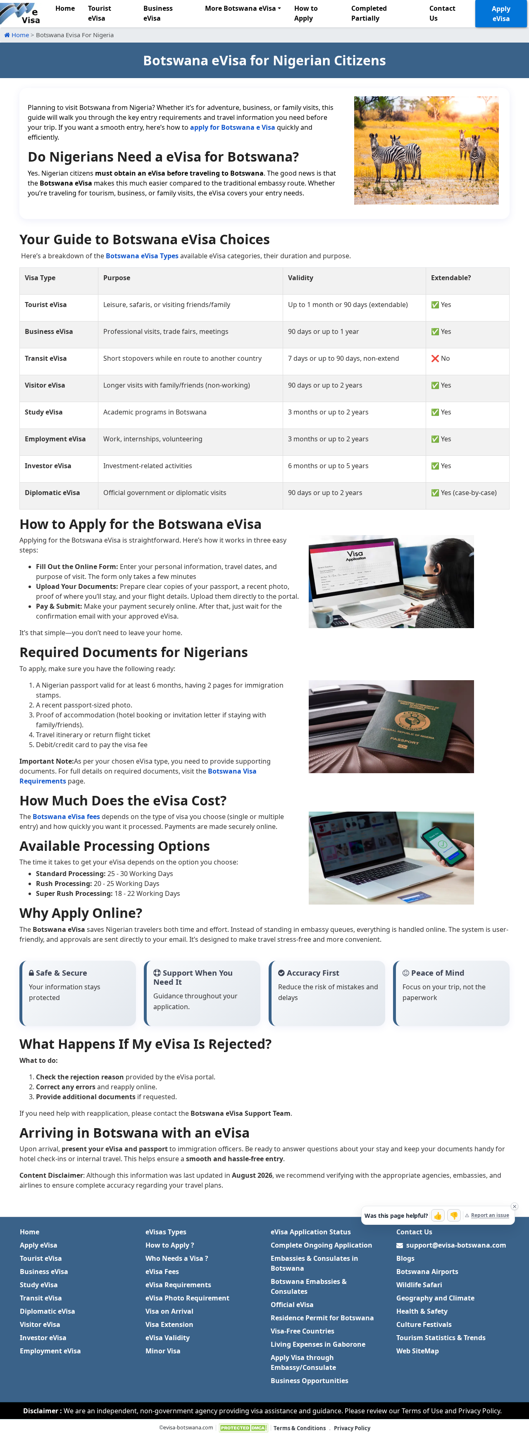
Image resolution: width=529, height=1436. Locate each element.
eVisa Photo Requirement (187, 1298)
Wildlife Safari (419, 1284)
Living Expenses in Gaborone (318, 1344)
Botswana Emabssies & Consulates (309, 1286)
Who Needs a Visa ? (176, 1258)
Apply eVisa (501, 13)
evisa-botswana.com (188, 1427)
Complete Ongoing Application (321, 1245)
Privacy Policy (352, 1428)
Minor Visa (163, 1350)
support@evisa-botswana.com (456, 1245)
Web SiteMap (417, 1350)
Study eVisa (39, 1284)
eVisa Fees (162, 1271)
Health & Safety (422, 1311)
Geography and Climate (435, 1298)
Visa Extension (169, 1324)
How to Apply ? (169, 1245)
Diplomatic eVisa (47, 1311)
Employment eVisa (50, 1350)
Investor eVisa (43, 1337)
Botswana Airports (427, 1271)
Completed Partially (369, 13)
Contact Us (442, 13)
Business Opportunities (309, 1380)
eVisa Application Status (311, 1231)
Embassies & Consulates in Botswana (314, 1263)
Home (65, 8)
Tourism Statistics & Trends (441, 1337)
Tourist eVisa (99, 13)
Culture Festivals (424, 1324)
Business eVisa (158, 13)
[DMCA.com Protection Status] (243, 1428)
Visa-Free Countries (302, 1331)
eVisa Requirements (178, 1284)
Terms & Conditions (300, 1428)
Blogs (405, 1258)
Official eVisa (292, 1304)
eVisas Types (165, 1231)
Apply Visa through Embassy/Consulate (303, 1362)
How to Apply (306, 13)
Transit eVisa (41, 1298)
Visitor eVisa (40, 1324)
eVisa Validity (167, 1337)
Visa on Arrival (169, 1311)
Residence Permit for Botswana (322, 1317)
